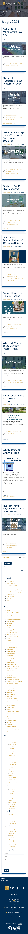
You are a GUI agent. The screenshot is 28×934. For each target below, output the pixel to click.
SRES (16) (9, 598)
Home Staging (10, 662)
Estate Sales (10, 631)
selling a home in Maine (13, 711)
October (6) (12, 779)
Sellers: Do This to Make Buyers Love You (13, 32)
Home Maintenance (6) (13, 589)
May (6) (11, 795)
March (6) (11, 766)
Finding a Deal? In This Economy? (12, 187)
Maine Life (9, 675)
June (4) (11, 752)
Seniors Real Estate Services (14, 715)
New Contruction (11, 690)
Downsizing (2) (10, 587)
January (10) (12, 742)
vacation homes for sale (13, 728)
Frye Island (9, 640)
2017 (8, 826)
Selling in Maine (11, 713)
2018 (8, 818)
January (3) (12, 789)
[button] (25, 11)
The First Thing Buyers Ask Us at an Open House (13, 508)
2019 (8, 811)
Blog (14, 904)
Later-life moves (11, 670)
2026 (8, 739)
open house (9, 547)
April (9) (11, 768)
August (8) (12, 800)
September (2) (13, 777)
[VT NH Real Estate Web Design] (14, 928)
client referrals (10, 614)
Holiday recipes (11, 646)
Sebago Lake (10, 704)
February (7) (12, 744)
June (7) (11, 771)
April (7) (11, 793)
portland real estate (12, 698)
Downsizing (9, 625)
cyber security (10, 621)
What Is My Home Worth (14, 901)
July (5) (11, 773)
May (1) (11, 770)
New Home (9, 692)
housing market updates (13, 666)
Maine (8, 674)
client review (10, 616)
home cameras (11, 653)
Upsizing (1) (9, 600)
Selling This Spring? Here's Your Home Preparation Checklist (13, 136)
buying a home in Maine (13, 612)
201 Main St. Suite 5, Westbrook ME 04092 (14, 907)
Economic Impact (11, 629)
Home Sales (10, 657)
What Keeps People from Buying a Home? (13, 398)
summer (9, 718)
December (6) (13, 808)
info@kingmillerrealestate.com (15, 912)
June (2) (11, 797)
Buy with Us (14, 894)
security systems (11, 705)
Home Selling (10, 661)
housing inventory (11, 664)
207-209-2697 (19, 3)
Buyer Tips (5, 228)
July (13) (11, 799)
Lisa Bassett (7, 38)
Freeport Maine (10, 638)
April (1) (11, 815)
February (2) (12, 823)
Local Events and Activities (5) (14, 593)
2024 (8, 786)
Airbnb (8, 610)
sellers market (9, 117)
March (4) (11, 791)
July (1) (11, 839)
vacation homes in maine (13, 730)
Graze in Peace (10, 644)
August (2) (12, 755)
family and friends (11, 634)
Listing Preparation (11, 672)
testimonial (10, 722)
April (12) (11, 748)
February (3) (12, 831)
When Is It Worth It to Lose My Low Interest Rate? (13, 346)
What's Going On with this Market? (12, 451)
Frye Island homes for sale (13, 642)
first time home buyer (17, 278)
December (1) (12, 846)
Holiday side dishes (12, 647)
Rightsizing (9, 702)
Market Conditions (11, 685)
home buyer (9, 220)
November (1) (12, 845)
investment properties (12, 668)
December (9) (13, 783)
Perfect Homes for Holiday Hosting (13, 294)
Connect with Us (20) (12, 585)
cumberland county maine (12, 65)
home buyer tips (10, 119)
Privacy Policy (14, 921)
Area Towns (4, 880)
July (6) (11, 754)
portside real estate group (13, 700)
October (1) (12, 843)
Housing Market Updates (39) (14, 591)
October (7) (12, 804)
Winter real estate (11, 732)
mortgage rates (18, 382)
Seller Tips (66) (10, 596)
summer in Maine (11, 720)
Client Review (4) (11, 583)
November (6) (13, 806)
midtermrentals (11, 687)
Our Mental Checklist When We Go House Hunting (13, 240)
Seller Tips (5, 177)
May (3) (11, 750)
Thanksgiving (10, 724)
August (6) (12, 775)
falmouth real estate (12, 632)
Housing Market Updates (9, 123)
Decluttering (10, 623)
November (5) (13, 781)
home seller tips (10, 63)
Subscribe (7, 563)
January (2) (12, 821)
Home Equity (10, 655)
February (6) (12, 764)
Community (10, 618)
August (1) (11, 841)
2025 (8, 759)
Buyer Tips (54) (10, 581)
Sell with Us (14, 897)
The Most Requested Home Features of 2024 (12, 81)
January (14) (12, 762)
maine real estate (19, 63)
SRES (8, 717)
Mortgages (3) (10, 594)
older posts (6, 557)
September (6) (13, 802)
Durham (9, 627)
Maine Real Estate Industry (13, 679)
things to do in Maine (12, 726)
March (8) (11, 746)
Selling (8, 709)
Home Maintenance (7, 69)
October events (11, 694)
